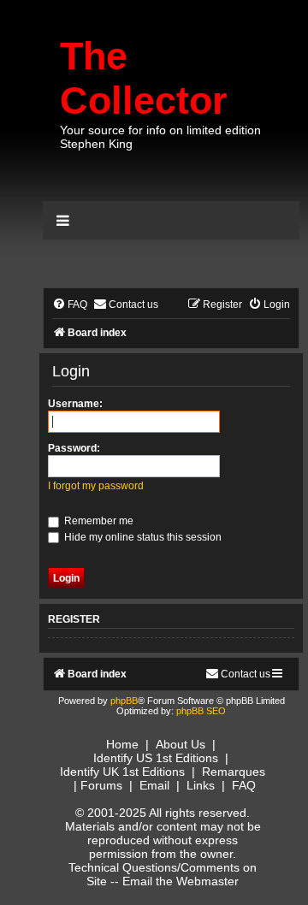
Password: (74, 448)
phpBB (124, 700)
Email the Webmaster (180, 881)
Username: (75, 404)
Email (154, 785)
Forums (101, 785)
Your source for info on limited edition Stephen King (160, 137)
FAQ (244, 785)
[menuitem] (69, 304)
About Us (180, 744)
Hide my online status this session (142, 537)
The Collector (144, 78)
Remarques (233, 771)
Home (122, 744)
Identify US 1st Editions (155, 758)
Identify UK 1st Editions (122, 771)
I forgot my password (96, 486)
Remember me (97, 521)
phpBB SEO (201, 711)
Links (201, 785)
